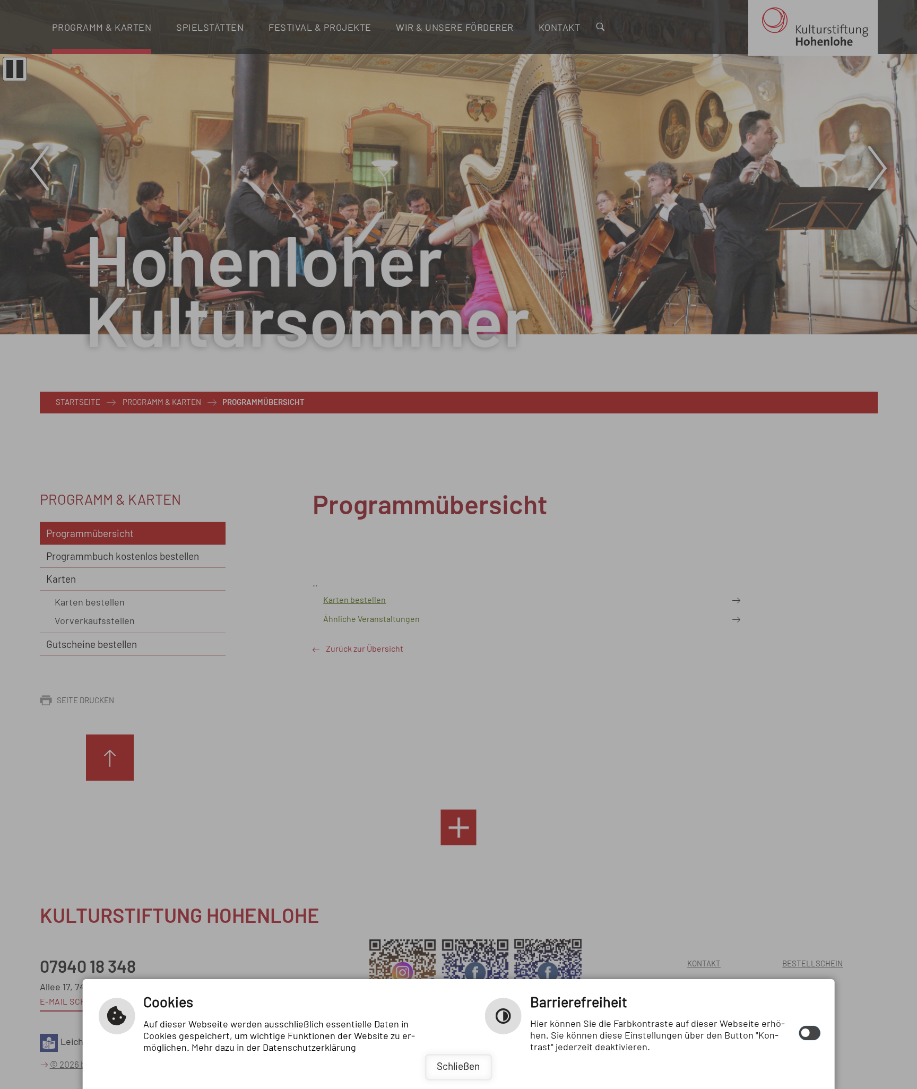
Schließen (458, 1067)
